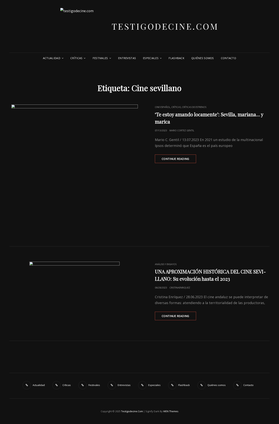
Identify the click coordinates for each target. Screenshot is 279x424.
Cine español (162, 107)
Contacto (228, 58)
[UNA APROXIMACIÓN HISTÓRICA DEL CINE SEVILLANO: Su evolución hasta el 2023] (74, 294)
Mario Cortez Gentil (181, 130)
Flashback (176, 58)
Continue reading (179, 160)
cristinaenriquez (179, 287)
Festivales (100, 58)
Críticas (76, 58)
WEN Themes (170, 411)
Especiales (150, 58)
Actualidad (51, 58)
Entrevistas (127, 58)
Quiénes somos (202, 58)
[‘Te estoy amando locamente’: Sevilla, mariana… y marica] (74, 168)
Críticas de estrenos (194, 107)
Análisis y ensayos (166, 264)
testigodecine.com (165, 26)
